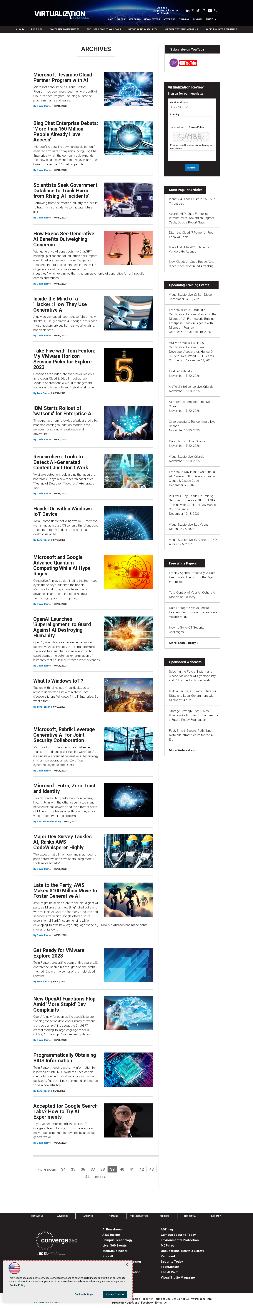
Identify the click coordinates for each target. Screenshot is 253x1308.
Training (184, 19)
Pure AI (107, 1256)
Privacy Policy (196, 127)
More (209, 19)
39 (112, 1169)
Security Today (172, 1261)
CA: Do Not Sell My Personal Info (192, 1298)
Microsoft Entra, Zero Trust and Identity (64, 788)
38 (102, 1169)
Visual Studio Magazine (178, 1277)
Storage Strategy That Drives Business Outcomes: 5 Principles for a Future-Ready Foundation (193, 715)
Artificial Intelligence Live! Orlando (191, 386)
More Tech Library (182, 643)
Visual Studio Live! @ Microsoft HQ (193, 540)
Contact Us (37, 1216)
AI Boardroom (112, 1229)
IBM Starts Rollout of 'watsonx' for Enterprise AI (63, 411)
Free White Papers (183, 563)
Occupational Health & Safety (182, 1251)
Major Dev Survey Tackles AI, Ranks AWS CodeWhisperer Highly (62, 842)
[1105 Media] (51, 1254)
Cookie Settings (84, 1294)
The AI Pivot (170, 1272)
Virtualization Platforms (181, 29)
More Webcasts (180, 750)
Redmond (168, 1256)
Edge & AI (36, 29)
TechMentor (170, 1267)
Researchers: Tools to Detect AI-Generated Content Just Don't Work (60, 462)
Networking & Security (142, 29)
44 (87, 1177)
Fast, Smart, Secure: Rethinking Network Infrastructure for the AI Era (191, 735)
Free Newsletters (139, 1216)
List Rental (190, 1216)
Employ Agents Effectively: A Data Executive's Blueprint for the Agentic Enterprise (193, 577)
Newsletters (152, 19)
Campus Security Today (178, 1235)
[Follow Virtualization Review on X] (192, 11)
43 (151, 1169)
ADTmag (167, 1229)
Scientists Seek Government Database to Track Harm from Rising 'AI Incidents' (65, 190)
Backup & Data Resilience (221, 29)
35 (73, 1169)
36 (83, 1169)
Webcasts (135, 19)
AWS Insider (111, 1235)
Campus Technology (117, 1240)
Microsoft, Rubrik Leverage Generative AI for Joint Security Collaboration (64, 734)
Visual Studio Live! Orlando (186, 456)
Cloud (20, 29)
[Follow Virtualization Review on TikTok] (198, 11)
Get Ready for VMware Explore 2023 (58, 953)
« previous (46, 1169)
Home (109, 19)
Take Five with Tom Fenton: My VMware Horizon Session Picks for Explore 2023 (64, 359)
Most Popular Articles (185, 190)
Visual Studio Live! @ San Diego (190, 294)
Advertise (169, 19)
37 (93, 1169)
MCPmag (167, 1245)
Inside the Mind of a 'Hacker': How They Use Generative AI (60, 304)
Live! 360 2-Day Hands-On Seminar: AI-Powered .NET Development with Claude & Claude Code (193, 476)
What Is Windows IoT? (58, 681)
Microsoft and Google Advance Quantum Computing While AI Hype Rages (62, 565)
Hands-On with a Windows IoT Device (62, 511)
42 (141, 1169)
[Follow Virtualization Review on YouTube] (210, 11)
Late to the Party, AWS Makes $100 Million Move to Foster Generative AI (65, 890)
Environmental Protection (180, 1240)
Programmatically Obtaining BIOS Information (64, 1058)
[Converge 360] (56, 1241)
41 (132, 1169)
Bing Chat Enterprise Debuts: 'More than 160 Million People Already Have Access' (65, 131)
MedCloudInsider (115, 1251)
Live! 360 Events (114, 1245)
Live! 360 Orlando (180, 371)
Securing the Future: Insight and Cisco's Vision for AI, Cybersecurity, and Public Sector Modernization (192, 676)
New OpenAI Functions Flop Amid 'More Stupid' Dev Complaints (64, 1004)
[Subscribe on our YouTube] (181, 66)
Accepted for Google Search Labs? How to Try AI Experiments (65, 1111)
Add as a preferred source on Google (167, 10)
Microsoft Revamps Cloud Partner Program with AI (62, 77)
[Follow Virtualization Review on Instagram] (203, 11)
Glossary (216, 1216)
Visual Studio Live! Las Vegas (189, 524)
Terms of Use (162, 1298)
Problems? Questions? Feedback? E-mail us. (139, 1302)
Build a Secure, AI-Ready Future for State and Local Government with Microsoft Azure (192, 695)
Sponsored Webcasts (185, 662)
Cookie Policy (139, 1298)
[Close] (127, 1264)
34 (63, 1169)
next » (100, 1177)
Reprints (164, 1216)
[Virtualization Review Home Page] (61, 15)
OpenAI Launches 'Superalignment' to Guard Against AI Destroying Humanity (62, 627)
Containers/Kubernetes (64, 29)
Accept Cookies (115, 1294)
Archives (88, 1216)
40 (122, 1169)
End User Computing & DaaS (104, 29)
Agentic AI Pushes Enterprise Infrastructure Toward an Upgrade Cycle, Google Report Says (192, 218)
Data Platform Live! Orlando (187, 441)
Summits (197, 19)
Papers (120, 19)
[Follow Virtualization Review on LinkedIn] (187, 11)
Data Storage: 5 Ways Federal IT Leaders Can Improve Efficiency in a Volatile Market (193, 612)
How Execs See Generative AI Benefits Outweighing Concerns (63, 239)
